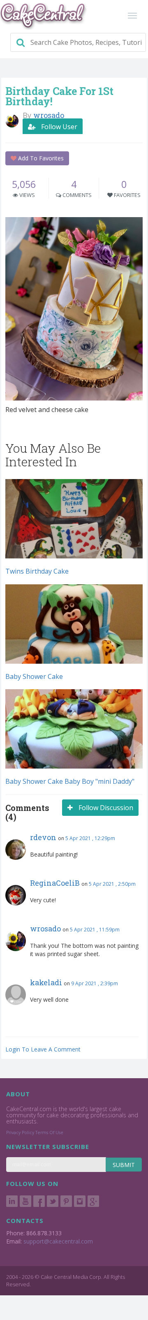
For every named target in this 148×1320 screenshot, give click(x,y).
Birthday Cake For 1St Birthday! (59, 96)
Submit (124, 1165)
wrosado (45, 928)
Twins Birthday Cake (37, 571)
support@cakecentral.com (58, 1241)
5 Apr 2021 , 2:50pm (112, 883)
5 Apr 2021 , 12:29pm (90, 838)
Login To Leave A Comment (43, 1049)
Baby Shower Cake (34, 676)
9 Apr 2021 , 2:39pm (94, 983)
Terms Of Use (49, 1132)
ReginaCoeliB (55, 883)
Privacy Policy (20, 1132)
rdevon (43, 837)
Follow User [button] (58, 126)
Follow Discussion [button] (105, 807)
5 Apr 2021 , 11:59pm (95, 929)
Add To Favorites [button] (40, 158)
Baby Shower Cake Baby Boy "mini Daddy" (69, 781)
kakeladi (46, 982)
